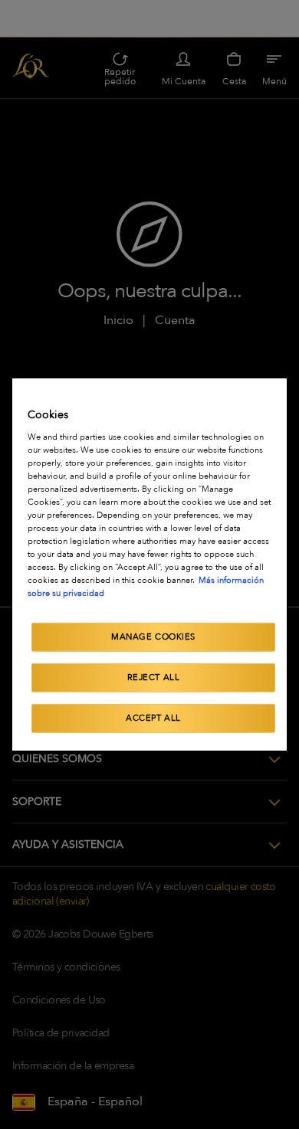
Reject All (153, 677)
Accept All (153, 718)
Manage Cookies (153, 637)
